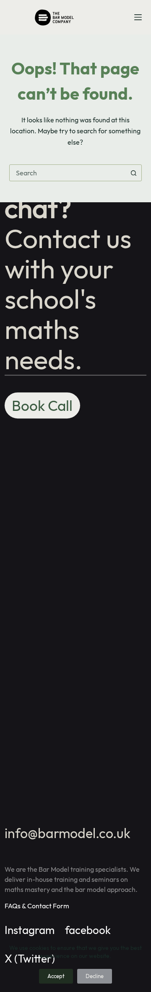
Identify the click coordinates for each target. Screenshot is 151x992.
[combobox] (68, 172)
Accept (56, 976)
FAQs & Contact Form (37, 906)
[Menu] (138, 17)
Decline (95, 976)
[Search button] (133, 173)
